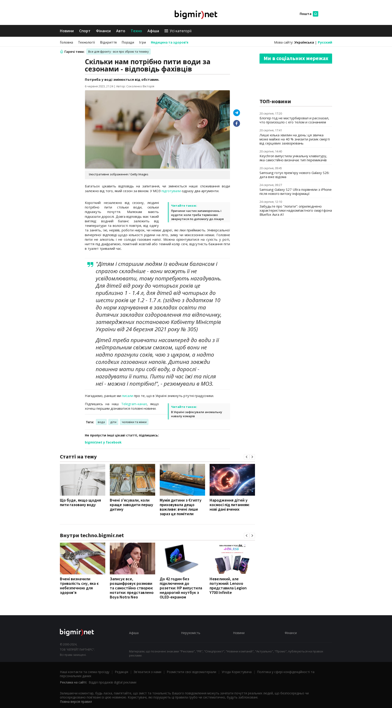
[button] (246, 457)
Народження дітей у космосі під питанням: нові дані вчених (230, 504)
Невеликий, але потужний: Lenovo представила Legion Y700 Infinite (228, 585)
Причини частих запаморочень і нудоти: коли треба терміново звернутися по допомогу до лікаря (197, 215)
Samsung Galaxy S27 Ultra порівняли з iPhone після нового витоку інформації (296, 191)
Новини (67, 30)
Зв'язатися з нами (147, 672)
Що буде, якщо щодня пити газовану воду (80, 502)
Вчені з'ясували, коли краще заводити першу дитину (131, 504)
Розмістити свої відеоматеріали (191, 672)
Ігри (142, 42)
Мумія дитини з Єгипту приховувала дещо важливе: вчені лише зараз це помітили (180, 506)
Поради (128, 42)
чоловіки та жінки (134, 422)
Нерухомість (190, 633)
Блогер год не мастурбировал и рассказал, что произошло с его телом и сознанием (294, 120)
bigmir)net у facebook (103, 442)
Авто (120, 30)
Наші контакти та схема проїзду (84, 672)
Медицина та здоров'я (169, 42)
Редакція (121, 672)
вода (101, 422)
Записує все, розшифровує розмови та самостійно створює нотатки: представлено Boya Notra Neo (132, 588)
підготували (171, 191)
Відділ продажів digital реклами (112, 682)
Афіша (153, 30)
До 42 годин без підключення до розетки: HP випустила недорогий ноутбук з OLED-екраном (181, 588)
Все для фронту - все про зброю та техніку (118, 51)
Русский (325, 42)
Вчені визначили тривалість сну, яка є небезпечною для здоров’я (79, 585)
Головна (66, 42)
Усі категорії (180, 30)
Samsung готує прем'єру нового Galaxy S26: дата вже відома (294, 174)
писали (127, 395)
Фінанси (103, 30)
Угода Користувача (237, 672)
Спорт (85, 30)
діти (113, 422)
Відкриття (108, 42)
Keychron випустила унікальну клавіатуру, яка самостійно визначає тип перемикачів (293, 158)
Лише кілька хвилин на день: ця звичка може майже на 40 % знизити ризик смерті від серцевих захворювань (295, 139)
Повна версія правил (76, 701)
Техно (136, 30)
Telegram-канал (134, 404)
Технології (86, 42)
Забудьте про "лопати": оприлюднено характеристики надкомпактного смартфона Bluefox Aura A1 (296, 210)
